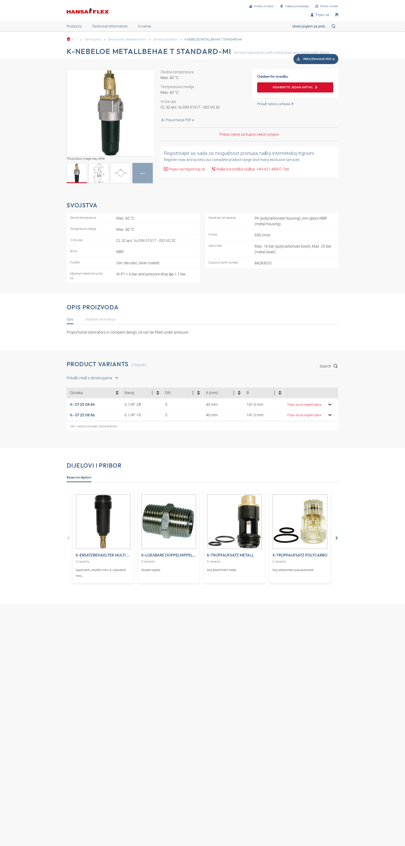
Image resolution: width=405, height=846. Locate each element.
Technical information (110, 26)
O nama (144, 26)
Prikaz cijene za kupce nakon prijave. (249, 134)
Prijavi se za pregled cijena (304, 404)
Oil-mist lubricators (165, 39)
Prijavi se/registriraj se (186, 169)
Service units (93, 39)
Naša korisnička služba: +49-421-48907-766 (252, 169)
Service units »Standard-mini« (127, 39)
